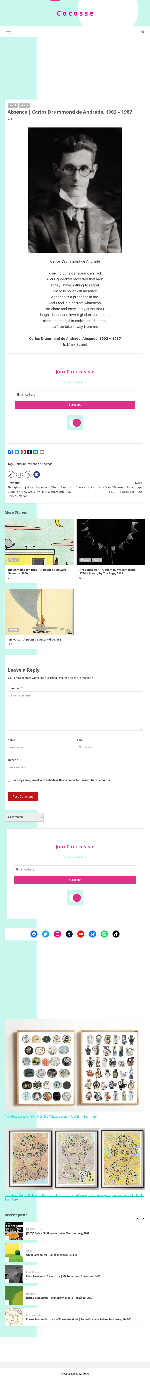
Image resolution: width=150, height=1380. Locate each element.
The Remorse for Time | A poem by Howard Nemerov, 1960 (37, 571)
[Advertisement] (75, 66)
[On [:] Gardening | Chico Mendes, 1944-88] (14, 1231)
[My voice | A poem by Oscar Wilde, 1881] (39, 612)
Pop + (97, 560)
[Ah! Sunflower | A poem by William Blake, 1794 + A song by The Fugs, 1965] (111, 542)
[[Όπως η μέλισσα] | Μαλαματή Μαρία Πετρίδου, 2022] (14, 1274)
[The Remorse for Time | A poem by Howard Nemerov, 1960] (39, 542)
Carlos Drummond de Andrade (33, 464)
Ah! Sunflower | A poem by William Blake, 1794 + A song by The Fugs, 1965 (107, 571)
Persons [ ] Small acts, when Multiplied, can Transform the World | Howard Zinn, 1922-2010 (83, 1319)
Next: (109, 487)
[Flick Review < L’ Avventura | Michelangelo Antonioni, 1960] (14, 1252)
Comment (15, 688)
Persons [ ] (32, 1315)
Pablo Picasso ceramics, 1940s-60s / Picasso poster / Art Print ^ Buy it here (51, 1116)
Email (80, 740)
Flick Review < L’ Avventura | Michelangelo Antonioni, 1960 (63, 1255)
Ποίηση (30, 1272)
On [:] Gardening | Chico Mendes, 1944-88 (51, 1233)
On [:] (29, 1229)
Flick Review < (34, 1250)
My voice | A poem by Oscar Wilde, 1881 (35, 639)
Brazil (12, 105)
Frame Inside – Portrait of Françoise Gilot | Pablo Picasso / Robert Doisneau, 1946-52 (78, 1298)
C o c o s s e (75, 13)
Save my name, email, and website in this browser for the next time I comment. (62, 780)
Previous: (39, 489)
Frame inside (33, 1293)
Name (11, 740)
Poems (24, 105)
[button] (8, 31)
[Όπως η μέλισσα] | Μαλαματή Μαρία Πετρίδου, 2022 (59, 1276)
